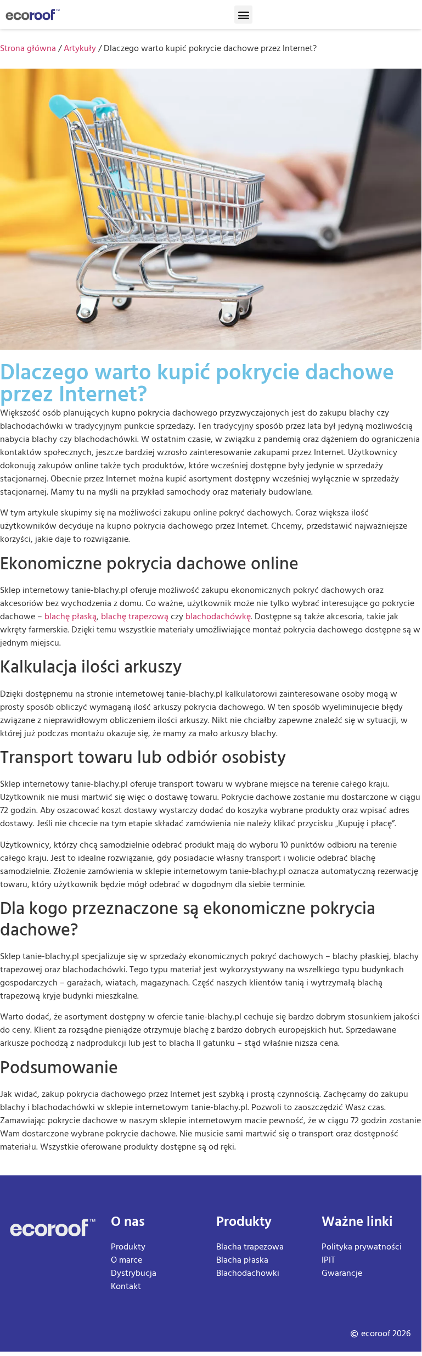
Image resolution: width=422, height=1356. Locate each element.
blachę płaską (70, 617)
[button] (243, 14)
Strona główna (28, 49)
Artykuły (80, 49)
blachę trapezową (134, 617)
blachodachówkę (218, 617)
